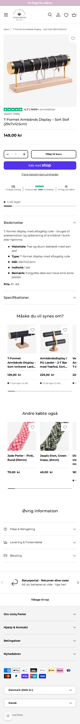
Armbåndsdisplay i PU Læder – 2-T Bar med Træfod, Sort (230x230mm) (53, 365)
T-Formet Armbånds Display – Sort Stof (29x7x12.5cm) (40, 29)
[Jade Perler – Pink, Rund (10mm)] (21, 436)
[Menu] (6, 15)
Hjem (6, 29)
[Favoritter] (66, 15)
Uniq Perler (17, 715)
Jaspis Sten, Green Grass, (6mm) (53, 458)
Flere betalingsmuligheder (40, 174)
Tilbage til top (40, 599)
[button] (74, 15)
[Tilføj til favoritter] (73, 38)
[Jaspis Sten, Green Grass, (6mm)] (54, 436)
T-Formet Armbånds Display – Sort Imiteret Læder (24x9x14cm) (21, 365)
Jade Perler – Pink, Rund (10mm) (20, 458)
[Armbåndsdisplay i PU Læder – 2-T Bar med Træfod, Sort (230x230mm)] (54, 339)
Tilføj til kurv (53, 154)
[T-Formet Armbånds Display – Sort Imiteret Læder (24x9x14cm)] (21, 339)
